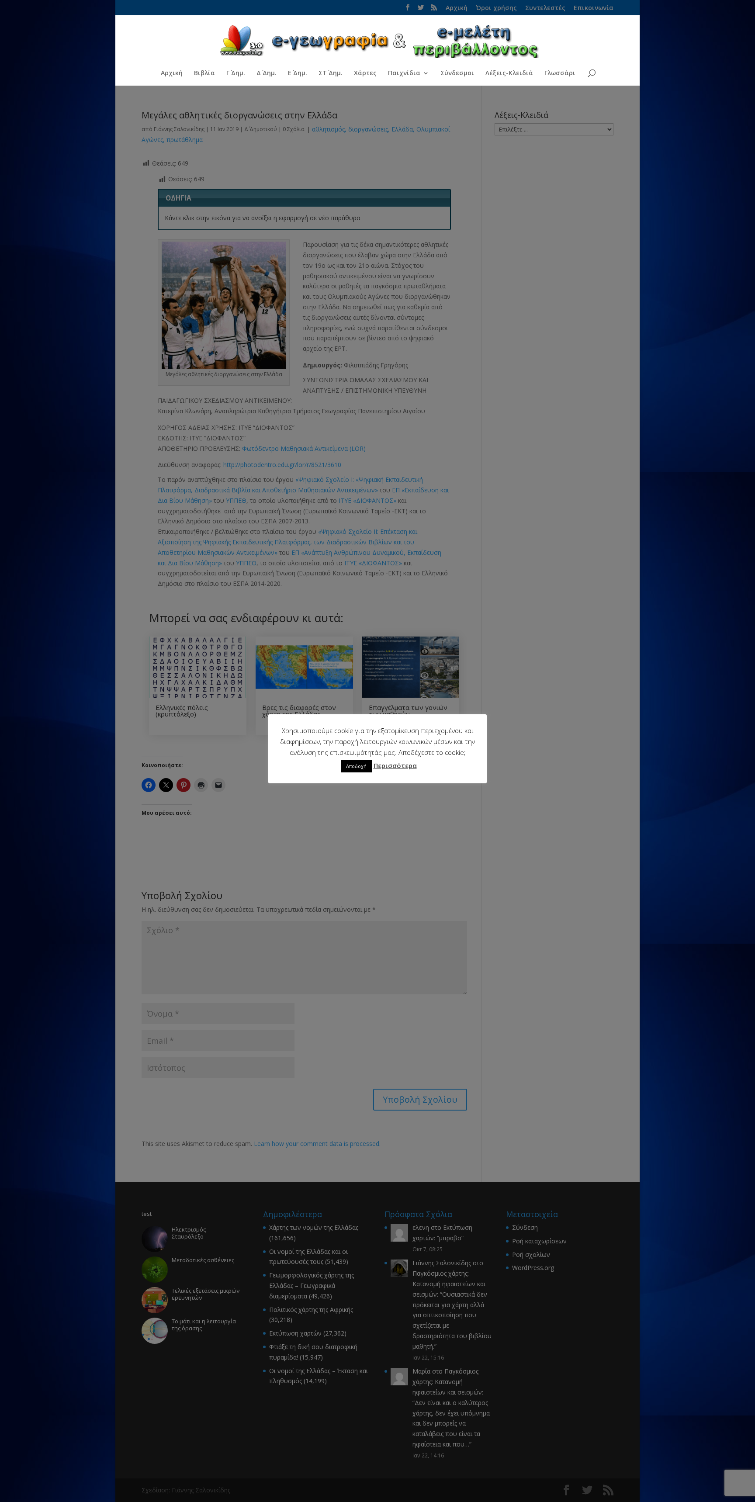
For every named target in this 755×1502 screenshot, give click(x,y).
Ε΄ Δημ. (297, 73)
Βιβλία (204, 73)
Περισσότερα (395, 765)
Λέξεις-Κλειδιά (509, 73)
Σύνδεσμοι (457, 73)
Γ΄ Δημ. (235, 73)
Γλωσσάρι (559, 73)
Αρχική (172, 73)
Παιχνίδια (404, 73)
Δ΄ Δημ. (266, 73)
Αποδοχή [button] (356, 766)
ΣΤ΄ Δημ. (331, 73)
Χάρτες (365, 73)
